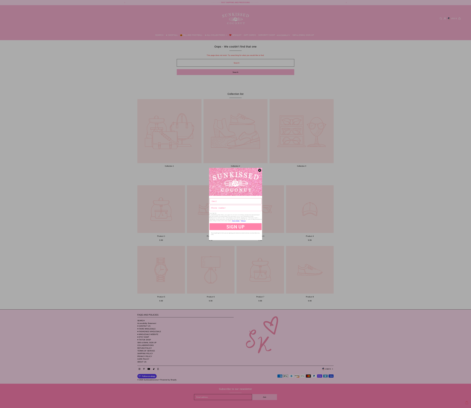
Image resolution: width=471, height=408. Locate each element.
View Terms (236, 220)
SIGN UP (235, 227)
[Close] (259, 170)
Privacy (243, 220)
